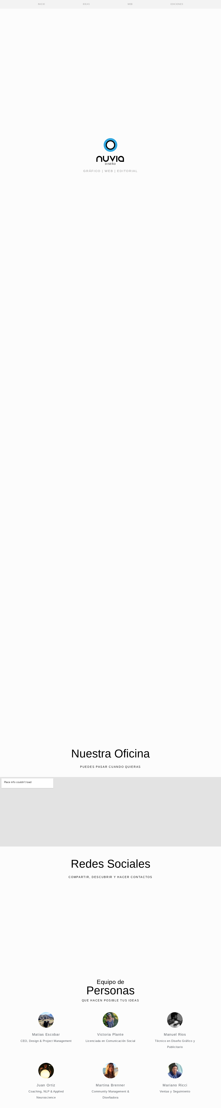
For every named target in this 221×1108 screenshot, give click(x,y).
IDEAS (86, 4)
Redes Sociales (110, 863)
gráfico (92, 171)
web (109, 171)
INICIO (41, 4)
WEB (130, 4)
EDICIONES (177, 4)
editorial (127, 171)
